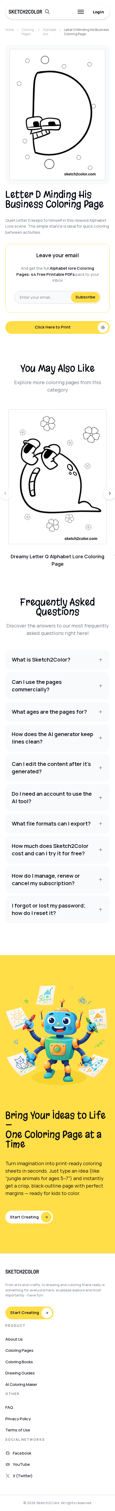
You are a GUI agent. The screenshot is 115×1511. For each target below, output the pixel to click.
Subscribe (85, 297)
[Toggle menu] (80, 11)
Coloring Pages (28, 32)
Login (98, 11)
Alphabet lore (49, 32)
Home (9, 30)
